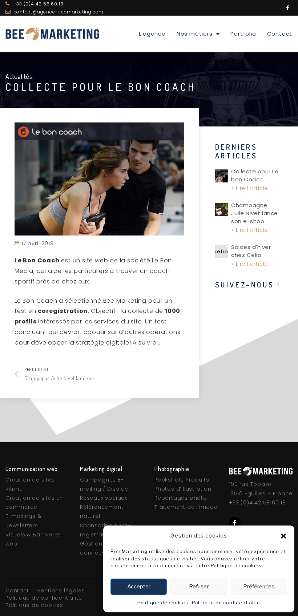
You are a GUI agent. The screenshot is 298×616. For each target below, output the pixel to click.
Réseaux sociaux (103, 498)
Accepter (138, 586)
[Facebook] (287, 8)
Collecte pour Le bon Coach (254, 175)
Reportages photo (180, 498)
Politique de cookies (162, 602)
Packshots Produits (181, 479)
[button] (283, 536)
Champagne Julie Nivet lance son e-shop (254, 213)
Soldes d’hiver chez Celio (251, 251)
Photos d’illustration (183, 488)
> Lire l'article (249, 188)
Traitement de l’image (186, 507)
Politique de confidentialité (226, 602)
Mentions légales (60, 590)
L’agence (152, 33)
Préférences (258, 586)
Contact (280, 33)
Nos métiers (195, 33)
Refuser (199, 586)
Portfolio (243, 33)
